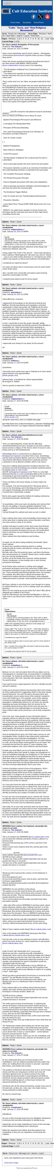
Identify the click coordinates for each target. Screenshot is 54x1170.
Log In (26, 36)
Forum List (12, 34)
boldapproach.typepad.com (13, 456)
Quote (19, 222)
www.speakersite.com (32, 855)
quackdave (16, 292)
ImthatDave (16, 665)
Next (50, 34)
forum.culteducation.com (12, 65)
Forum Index (15, 23)
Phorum (34, 1168)
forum (21, 1168)
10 (39, 39)
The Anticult (16, 47)
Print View (35, 36)
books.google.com (10, 375)
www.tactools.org (20, 55)
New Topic (10, 36)
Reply (12, 222)
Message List (24, 1153)
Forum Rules (39, 23)
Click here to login (11, 1163)
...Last (46, 39)
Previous (42, 34)
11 (42, 39)
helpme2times (17, 230)
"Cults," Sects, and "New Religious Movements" (27, 29)
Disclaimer (27, 23)
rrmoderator (16, 1107)
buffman (14, 361)
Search (19, 36)
